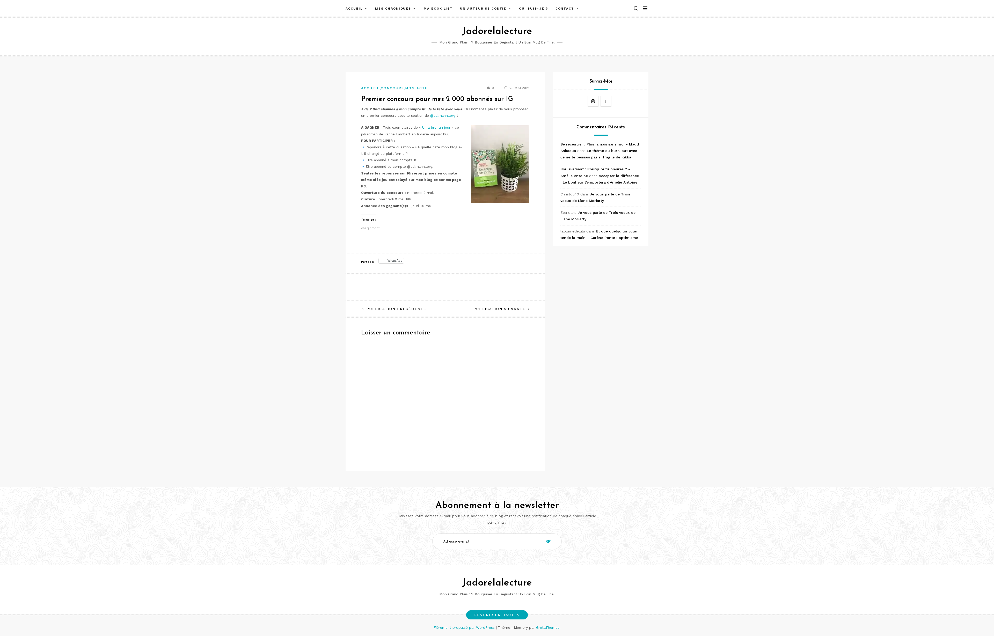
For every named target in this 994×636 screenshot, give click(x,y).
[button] (636, 8)
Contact (565, 8)
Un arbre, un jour (436, 127)
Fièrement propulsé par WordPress (465, 627)
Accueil (354, 8)
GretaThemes (547, 627)
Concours (392, 88)
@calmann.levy (443, 116)
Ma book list (438, 8)
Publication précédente (396, 309)
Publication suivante (499, 309)
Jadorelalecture (497, 31)
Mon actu (416, 88)
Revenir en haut (494, 615)
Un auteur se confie (483, 8)
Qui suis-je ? (533, 8)
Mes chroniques (393, 8)
